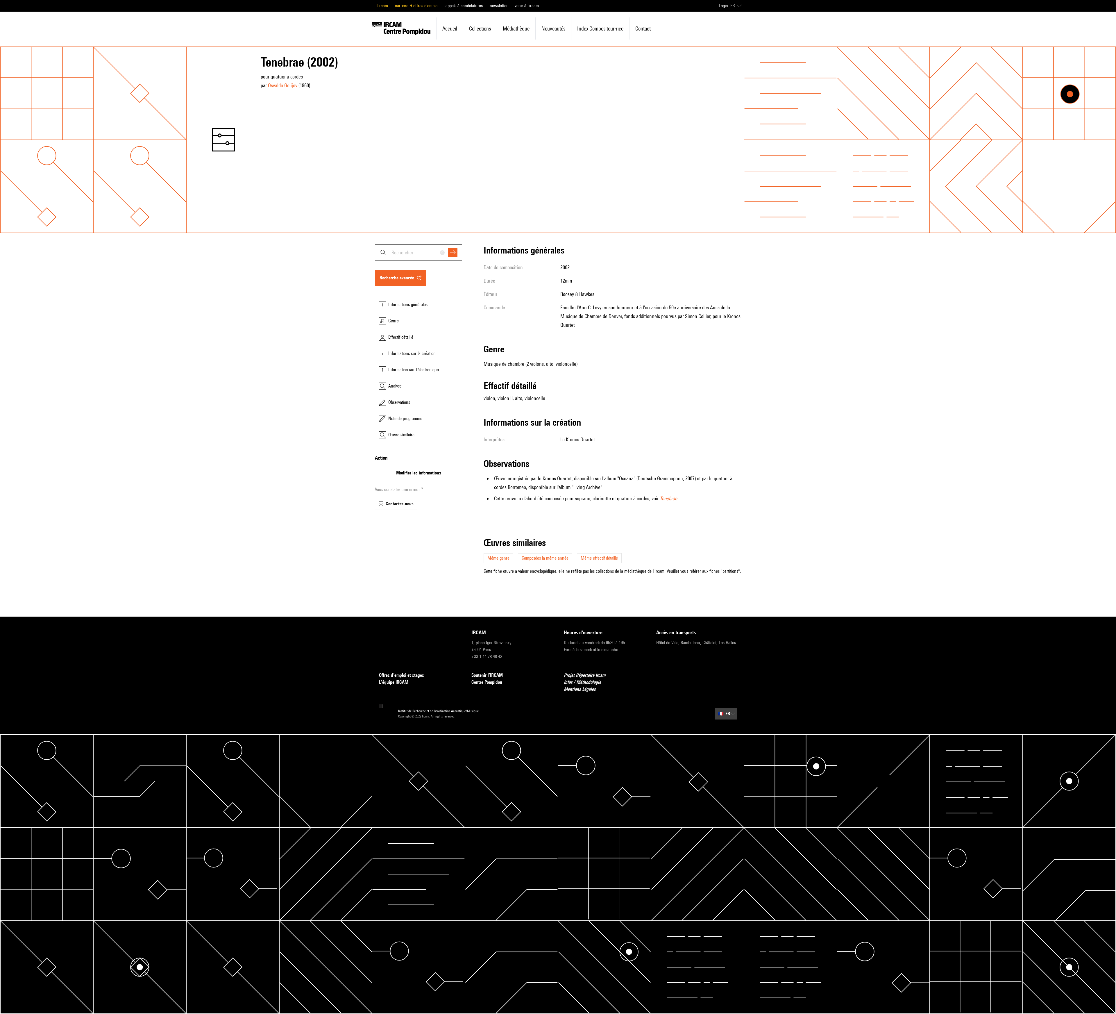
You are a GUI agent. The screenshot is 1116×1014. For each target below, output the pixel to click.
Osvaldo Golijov (282, 85)
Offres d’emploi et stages (401, 675)
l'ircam (382, 5)
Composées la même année (545, 558)
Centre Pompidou (486, 682)
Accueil (449, 28)
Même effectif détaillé (599, 558)
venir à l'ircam (527, 5)
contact (643, 28)
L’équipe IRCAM (393, 682)
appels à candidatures (464, 5)
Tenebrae (668, 498)
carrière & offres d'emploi (416, 5)
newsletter (499, 5)
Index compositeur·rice (600, 28)
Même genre (498, 558)
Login (723, 5)
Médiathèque (516, 28)
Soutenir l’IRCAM (487, 675)
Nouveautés (553, 28)
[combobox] (418, 252)
